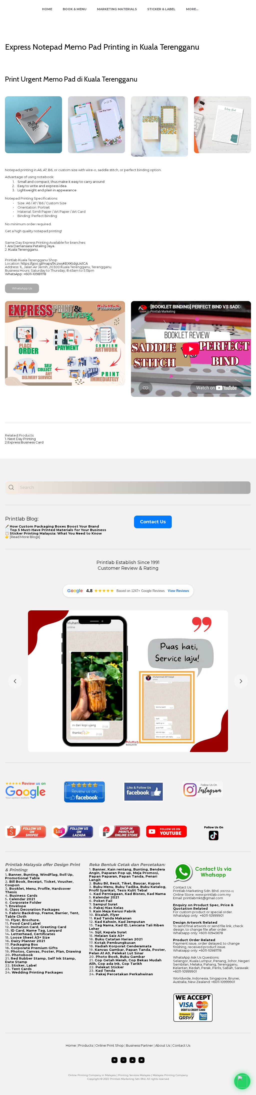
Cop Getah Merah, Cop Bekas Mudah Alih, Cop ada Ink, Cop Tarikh (125, 962)
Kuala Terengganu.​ (23, 249)
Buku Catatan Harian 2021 (118, 939)
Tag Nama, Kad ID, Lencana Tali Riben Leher (126, 927)
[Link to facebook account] (115, 1060)
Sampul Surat (105, 904)
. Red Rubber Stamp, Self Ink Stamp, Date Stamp (40, 960)
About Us (162, 1045)
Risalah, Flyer (107, 915)
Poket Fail (103, 901)
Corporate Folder (26, 902)
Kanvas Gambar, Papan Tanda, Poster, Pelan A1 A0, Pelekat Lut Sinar (127, 951)
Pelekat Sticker (110, 967)
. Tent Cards (21, 969)
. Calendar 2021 (21, 899)
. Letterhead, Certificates (32, 934)
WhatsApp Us (22, 288)
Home (47, 9)
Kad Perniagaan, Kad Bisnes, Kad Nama (130, 894)
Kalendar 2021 (106, 897)
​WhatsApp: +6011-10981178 (25, 274)
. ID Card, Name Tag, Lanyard (35, 930)
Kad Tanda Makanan (113, 918)
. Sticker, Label (23, 965)
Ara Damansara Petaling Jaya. (31, 246)
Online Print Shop (109, 1045)
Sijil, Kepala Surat (111, 932)
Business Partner (139, 1045)
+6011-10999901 (212, 915)
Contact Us (153, 522)
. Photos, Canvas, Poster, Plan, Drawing (45, 951)
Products (85, 1045)
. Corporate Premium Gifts (33, 948)
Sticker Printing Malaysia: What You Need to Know (56, 533)
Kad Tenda (105, 971)
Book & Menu (74, 9)
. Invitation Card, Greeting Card (37, 927)
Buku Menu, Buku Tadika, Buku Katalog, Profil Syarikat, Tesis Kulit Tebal (127, 888)
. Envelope (16, 906)
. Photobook (21, 955)
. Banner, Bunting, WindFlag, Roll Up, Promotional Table (39, 876)
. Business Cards (23, 895)
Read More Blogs (25, 537)
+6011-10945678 (211, 933)
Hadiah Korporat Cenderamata (123, 946)
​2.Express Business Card (24, 442)
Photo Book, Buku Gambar (120, 957)
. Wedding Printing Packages (36, 972)
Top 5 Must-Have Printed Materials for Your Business (58, 530)
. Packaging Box (23, 944)
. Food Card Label (24, 923)
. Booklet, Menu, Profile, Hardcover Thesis (38, 890)
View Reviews (178, 591)
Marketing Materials (117, 9)
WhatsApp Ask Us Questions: (196, 957)
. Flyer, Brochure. (24, 920)
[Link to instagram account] (123, 1060)
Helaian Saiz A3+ (109, 936)
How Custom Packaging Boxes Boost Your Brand (54, 526)
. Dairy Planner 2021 (27, 941)
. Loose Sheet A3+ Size (29, 937)
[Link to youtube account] (141, 1060)
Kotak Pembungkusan (115, 943)
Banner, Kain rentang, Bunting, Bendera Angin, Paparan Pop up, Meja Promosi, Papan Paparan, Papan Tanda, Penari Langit (127, 874)
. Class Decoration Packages (34, 909)
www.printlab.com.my (213, 894)
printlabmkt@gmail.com (203, 898)
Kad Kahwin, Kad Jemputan (120, 922)
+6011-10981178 (210, 950)
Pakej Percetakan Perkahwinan (124, 974)
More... (192, 9)
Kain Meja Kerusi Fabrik (114, 911)
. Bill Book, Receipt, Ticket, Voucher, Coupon (39, 883)
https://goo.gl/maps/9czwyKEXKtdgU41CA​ (54, 263)
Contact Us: (182, 887)
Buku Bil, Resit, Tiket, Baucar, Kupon (126, 883)
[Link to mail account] (133, 1060)
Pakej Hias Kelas (109, 908)
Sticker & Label (161, 9)
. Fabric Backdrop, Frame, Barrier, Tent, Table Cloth (42, 914)
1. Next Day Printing (20, 439)
